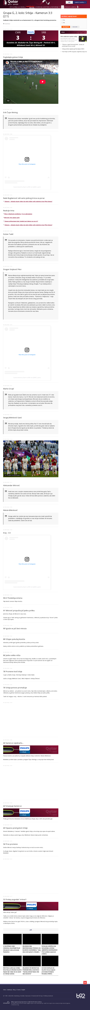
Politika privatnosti (48, 996)
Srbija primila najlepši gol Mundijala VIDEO (73, 49)
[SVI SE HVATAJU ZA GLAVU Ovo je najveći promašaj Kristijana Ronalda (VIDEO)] (50, 966)
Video (73, 7)
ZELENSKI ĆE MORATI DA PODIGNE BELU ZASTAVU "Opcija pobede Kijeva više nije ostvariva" (31, 971)
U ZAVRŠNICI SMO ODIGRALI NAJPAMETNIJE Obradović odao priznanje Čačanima (11, 949)
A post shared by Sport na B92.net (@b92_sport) (27, 187)
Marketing (16, 996)
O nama (18, 989)
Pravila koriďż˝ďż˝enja (37, 996)
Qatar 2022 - (10, 2)
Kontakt (22, 996)
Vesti (11, 7)
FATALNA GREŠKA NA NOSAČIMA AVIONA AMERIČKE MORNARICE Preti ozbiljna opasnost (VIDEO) (49, 950)
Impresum (27, 996)
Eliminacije (39, 7)
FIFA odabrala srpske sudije (69, 36)
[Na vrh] (85, 982)
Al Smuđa (21, 7)
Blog (14, 989)
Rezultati (75, 27)
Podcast (67, 7)
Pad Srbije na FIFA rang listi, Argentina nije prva (74, 51)
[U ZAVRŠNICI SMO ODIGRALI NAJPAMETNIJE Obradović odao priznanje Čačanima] (12, 944)
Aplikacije (9, 989)
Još (31, 930)
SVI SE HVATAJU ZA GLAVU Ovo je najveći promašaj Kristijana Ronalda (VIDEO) (48, 971)
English (23, 989)
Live (63, 7)
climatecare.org (15, 1004)
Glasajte (66, 27)
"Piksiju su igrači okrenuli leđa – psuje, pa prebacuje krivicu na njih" (73, 45)
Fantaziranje (54, 7)
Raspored (47, 7)
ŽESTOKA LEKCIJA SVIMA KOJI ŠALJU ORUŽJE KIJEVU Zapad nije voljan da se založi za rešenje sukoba (12, 971)
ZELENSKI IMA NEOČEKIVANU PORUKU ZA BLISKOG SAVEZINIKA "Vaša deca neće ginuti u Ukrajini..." (32, 949)
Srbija (15, 7)
